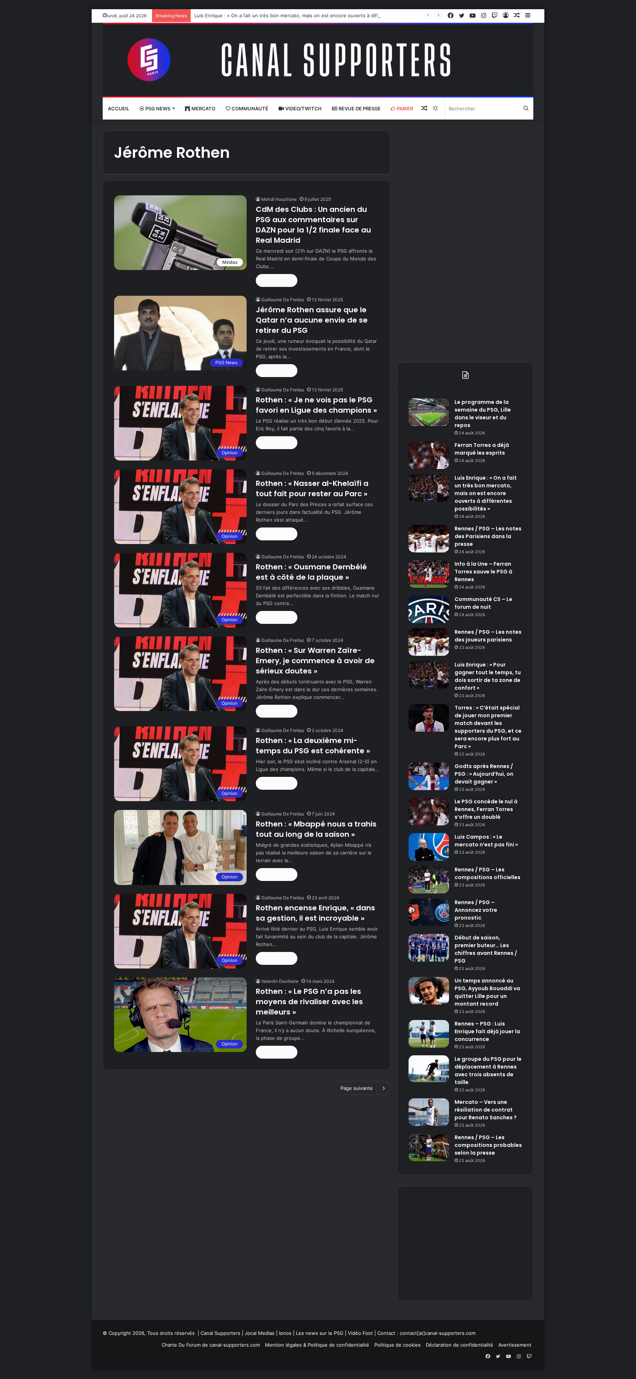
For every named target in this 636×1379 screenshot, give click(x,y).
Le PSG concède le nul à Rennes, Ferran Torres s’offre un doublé (486, 809)
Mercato (202, 108)
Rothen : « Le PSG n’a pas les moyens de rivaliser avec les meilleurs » (309, 1001)
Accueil (118, 108)
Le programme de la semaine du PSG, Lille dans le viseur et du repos (483, 413)
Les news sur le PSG (319, 1333)
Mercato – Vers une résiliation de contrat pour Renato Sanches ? (486, 1109)
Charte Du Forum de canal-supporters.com (211, 1345)
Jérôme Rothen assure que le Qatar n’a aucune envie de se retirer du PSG (312, 320)
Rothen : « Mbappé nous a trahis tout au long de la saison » (316, 829)
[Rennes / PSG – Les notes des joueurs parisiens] (429, 642)
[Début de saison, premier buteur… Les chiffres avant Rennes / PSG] (429, 948)
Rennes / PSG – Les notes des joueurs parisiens (488, 635)
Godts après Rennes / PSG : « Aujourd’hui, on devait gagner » (484, 774)
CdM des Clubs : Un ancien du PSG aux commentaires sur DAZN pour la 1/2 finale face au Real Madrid (313, 224)
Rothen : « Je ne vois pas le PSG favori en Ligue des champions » (316, 405)
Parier (404, 108)
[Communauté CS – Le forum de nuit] (429, 609)
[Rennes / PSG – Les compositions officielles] (429, 879)
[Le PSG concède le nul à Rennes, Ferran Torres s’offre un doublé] (429, 811)
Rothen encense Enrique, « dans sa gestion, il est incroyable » (315, 913)
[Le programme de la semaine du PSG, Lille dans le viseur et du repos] (429, 412)
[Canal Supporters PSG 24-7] (318, 60)
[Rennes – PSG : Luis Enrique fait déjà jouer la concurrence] (429, 1034)
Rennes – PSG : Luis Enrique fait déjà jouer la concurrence (487, 1031)
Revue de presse (359, 108)
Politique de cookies (397, 1345)
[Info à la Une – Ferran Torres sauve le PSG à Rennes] (429, 574)
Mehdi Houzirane (279, 199)
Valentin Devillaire (279, 981)
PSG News (157, 108)
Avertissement (514, 1345)
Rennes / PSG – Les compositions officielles (487, 873)
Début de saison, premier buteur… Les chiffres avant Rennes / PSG (486, 949)
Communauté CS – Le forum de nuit (483, 603)
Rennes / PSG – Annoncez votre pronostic (476, 910)
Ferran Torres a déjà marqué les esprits (482, 448)
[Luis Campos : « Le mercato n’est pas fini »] (429, 847)
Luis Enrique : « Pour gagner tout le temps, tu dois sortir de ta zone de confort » (488, 676)
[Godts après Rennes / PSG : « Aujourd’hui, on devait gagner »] (429, 776)
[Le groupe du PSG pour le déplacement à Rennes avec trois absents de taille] (429, 1068)
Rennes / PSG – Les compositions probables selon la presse (488, 1145)
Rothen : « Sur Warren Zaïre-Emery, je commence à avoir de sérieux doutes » (315, 660)
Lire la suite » (276, 280)
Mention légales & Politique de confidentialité (317, 1345)
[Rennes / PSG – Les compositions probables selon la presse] (429, 1147)
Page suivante (356, 1088)
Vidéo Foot (360, 1333)
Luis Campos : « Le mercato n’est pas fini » (486, 840)
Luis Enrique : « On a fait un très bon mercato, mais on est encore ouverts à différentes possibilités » (311, 15)
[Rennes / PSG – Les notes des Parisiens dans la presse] (429, 538)
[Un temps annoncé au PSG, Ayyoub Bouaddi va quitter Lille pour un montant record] (429, 991)
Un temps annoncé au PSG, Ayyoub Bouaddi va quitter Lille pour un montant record (487, 992)
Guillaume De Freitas (282, 299)
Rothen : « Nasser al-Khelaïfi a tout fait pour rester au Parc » (312, 488)
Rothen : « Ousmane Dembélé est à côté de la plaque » (311, 572)
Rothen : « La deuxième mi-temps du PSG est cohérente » (313, 745)
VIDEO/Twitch (303, 108)
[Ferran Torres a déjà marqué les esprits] (429, 455)
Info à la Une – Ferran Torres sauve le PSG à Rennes (483, 571)
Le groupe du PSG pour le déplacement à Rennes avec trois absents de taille (488, 1070)
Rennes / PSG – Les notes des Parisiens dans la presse (488, 536)
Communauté (249, 108)
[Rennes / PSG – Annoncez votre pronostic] (429, 912)
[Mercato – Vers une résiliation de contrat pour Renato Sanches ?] (429, 1112)
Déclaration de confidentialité (459, 1345)
